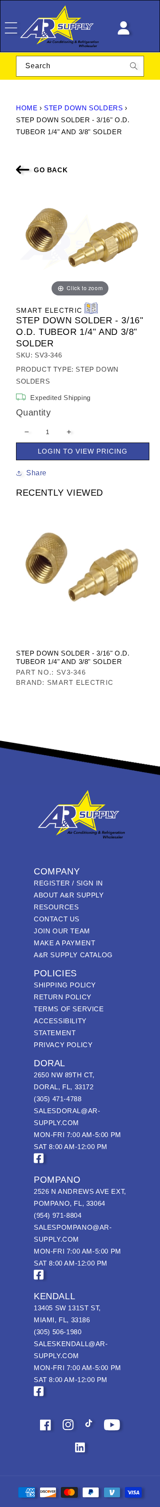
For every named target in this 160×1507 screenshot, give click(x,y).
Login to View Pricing (83, 451)
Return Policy (63, 997)
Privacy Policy (63, 1045)
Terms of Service (69, 1009)
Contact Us (57, 919)
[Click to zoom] (80, 241)
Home (26, 108)
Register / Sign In (68, 883)
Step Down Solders (83, 108)
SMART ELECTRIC (49, 310)
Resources (56, 907)
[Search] (134, 66)
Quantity (33, 412)
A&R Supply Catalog (73, 955)
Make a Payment (64, 943)
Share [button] (36, 473)
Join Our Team (62, 931)
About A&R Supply (69, 895)
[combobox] (80, 66)
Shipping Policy (65, 985)
